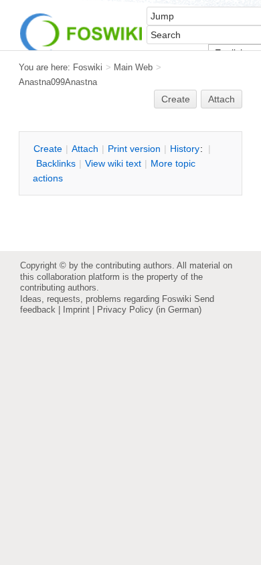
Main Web (133, 67)
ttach (85, 148)
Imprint (76, 310)
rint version (134, 148)
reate (175, 99)
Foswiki (87, 67)
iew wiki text (113, 163)
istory (184, 148)
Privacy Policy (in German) (149, 310)
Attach (221, 99)
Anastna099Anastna (58, 82)
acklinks (56, 163)
